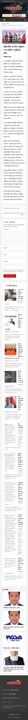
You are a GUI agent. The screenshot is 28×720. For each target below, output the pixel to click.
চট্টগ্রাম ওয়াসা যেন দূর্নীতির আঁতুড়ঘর (11, 648)
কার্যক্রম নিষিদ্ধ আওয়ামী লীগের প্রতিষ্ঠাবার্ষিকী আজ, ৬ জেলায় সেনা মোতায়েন (20, 460)
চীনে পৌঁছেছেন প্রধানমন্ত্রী (20, 426)
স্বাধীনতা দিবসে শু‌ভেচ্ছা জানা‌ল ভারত (12, 208)
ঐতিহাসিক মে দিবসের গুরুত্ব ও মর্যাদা (12, 608)
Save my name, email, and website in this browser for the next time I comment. (14, 270)
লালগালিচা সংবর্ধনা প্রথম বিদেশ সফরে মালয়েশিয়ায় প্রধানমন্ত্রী (20, 519)
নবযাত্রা (17, 717)
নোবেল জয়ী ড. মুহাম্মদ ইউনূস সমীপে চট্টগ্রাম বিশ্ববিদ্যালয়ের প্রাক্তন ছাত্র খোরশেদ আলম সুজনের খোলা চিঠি (13, 669)
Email (5, 254)
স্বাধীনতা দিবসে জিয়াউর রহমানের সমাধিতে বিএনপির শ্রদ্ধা (13, 213)
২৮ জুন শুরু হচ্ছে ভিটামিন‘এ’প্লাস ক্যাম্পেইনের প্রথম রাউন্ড (20, 293)
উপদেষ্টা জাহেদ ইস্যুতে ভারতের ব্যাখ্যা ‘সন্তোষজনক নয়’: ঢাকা (20, 376)
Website (6, 261)
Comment (6, 229)
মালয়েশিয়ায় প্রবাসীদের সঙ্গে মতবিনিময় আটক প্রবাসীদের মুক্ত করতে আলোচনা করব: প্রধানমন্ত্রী (20, 491)
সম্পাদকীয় (5, 589)
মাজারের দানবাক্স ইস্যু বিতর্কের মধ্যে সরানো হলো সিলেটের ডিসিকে (20, 563)
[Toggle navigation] (4, 20)
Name (5, 248)
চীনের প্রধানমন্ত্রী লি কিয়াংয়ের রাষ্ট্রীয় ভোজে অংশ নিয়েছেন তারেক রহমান (20, 403)
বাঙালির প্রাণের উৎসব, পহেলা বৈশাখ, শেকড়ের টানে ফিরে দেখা (14, 628)
